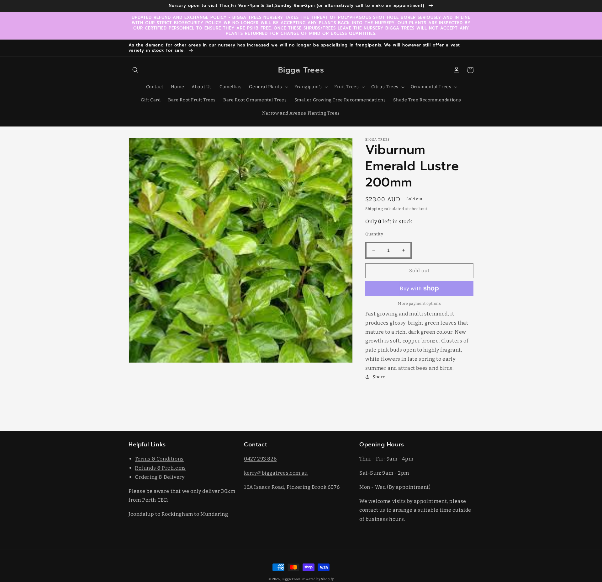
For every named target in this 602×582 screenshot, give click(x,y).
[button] (135, 70)
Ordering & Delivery (159, 477)
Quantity (374, 234)
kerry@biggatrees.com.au (276, 473)
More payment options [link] (419, 303)
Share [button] (379, 377)
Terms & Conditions (159, 459)
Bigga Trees (291, 579)
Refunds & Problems (160, 468)
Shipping (374, 209)
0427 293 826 (260, 459)
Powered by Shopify (318, 579)
